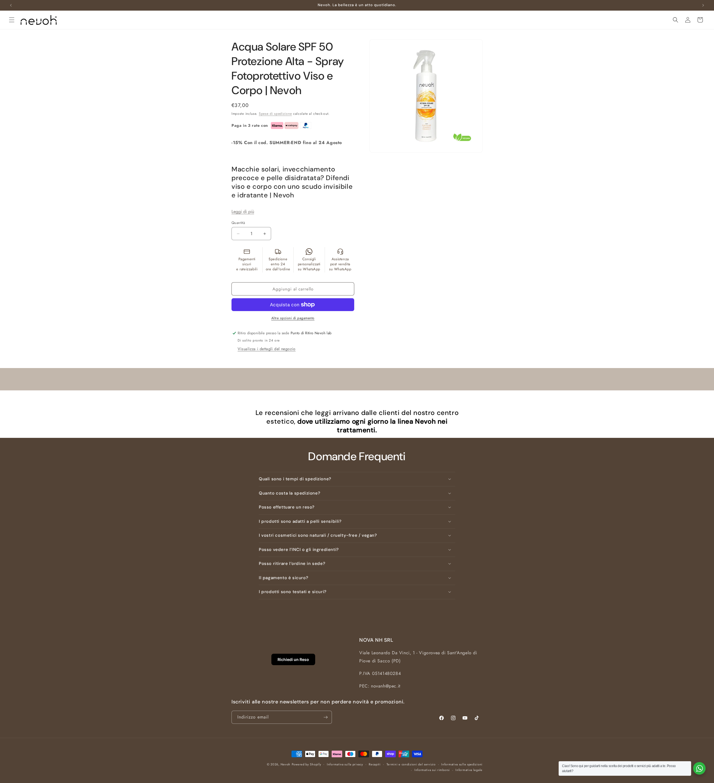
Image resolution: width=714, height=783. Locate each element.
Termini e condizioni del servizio (411, 764)
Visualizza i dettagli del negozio (267, 349)
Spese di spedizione (275, 113)
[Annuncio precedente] (11, 5)
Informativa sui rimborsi (432, 770)
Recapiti (375, 764)
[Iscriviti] (325, 717)
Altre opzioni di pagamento (293, 318)
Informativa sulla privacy (345, 764)
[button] (12, 20)
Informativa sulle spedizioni (462, 764)
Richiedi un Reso (293, 659)
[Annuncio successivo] (703, 5)
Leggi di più (242, 211)
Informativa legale (469, 770)
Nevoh (286, 764)
